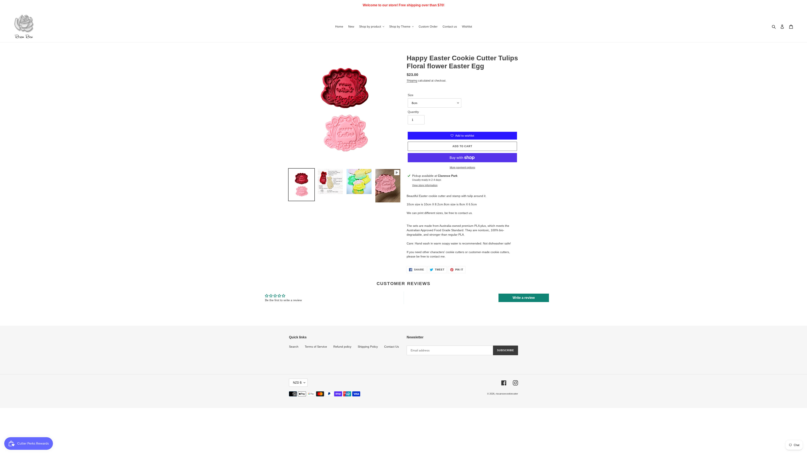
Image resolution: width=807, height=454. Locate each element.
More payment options (462, 167)
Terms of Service (316, 346)
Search (293, 346)
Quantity (413, 112)
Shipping (412, 80)
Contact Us (391, 346)
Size (410, 95)
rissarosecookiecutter (507, 393)
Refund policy (342, 346)
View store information (425, 185)
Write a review (524, 298)
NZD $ (297, 382)
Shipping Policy (368, 346)
